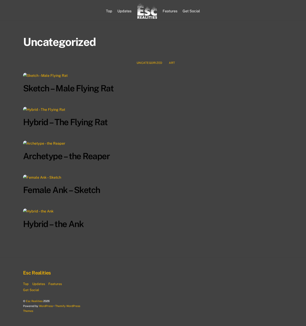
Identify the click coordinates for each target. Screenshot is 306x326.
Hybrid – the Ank (53, 224)
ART (172, 62)
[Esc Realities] (147, 11)
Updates (124, 11)
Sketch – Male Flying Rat (68, 88)
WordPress (46, 306)
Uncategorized (149, 62)
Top (109, 11)
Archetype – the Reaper (66, 156)
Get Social (191, 11)
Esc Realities (34, 301)
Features (170, 11)
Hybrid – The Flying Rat (65, 122)
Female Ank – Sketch (61, 190)
